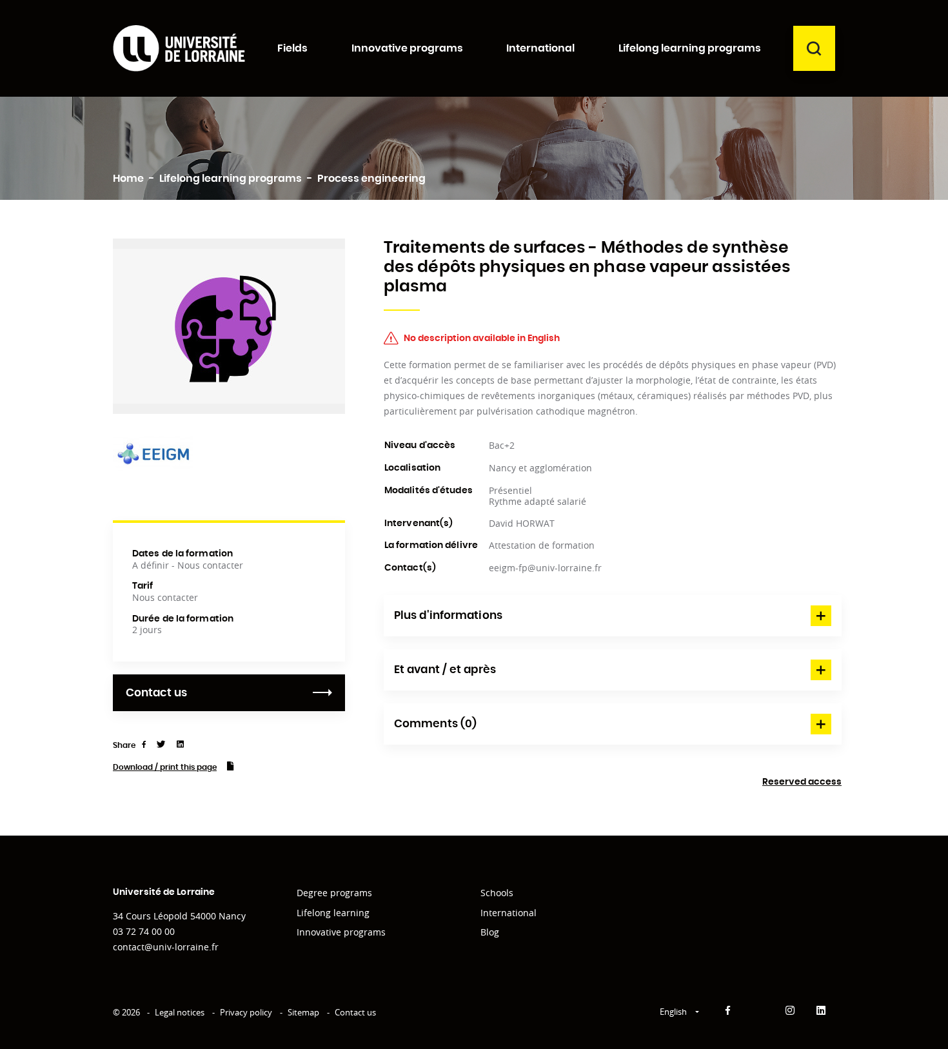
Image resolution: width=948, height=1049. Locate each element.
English (674, 1011)
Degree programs (334, 893)
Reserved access (802, 782)
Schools (496, 893)
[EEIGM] (153, 453)
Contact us (156, 692)
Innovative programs (341, 932)
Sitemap (303, 1012)
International (508, 913)
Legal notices (179, 1012)
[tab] (613, 615)
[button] (612, 615)
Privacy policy (246, 1012)
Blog (489, 932)
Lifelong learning (333, 913)
